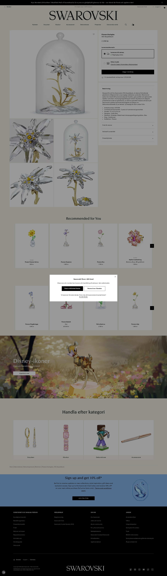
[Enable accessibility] (3, 572)
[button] (115, 276)
